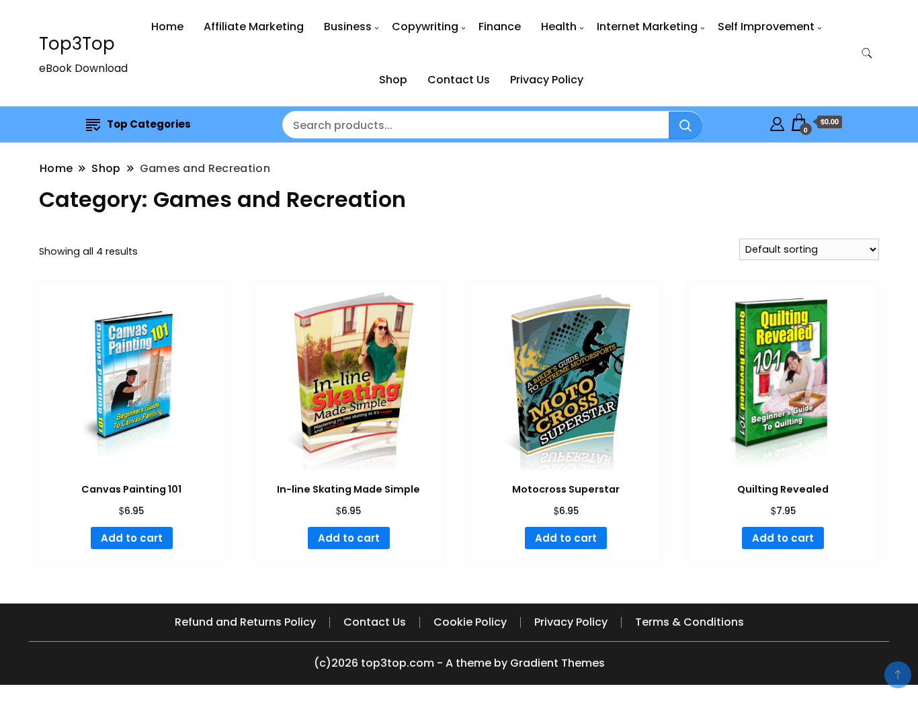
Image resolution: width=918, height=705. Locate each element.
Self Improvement (766, 26)
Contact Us (458, 79)
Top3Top (77, 44)
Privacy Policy (546, 79)
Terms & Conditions (689, 622)
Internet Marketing (647, 26)
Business (348, 26)
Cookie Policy (470, 622)
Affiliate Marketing (254, 26)
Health (559, 26)
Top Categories (149, 124)
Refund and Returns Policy (245, 622)
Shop (393, 79)
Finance (499, 26)
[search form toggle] (867, 53)
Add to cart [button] (132, 538)
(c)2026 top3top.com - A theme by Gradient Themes (459, 663)
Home (167, 26)
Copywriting (425, 26)
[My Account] (777, 122)
